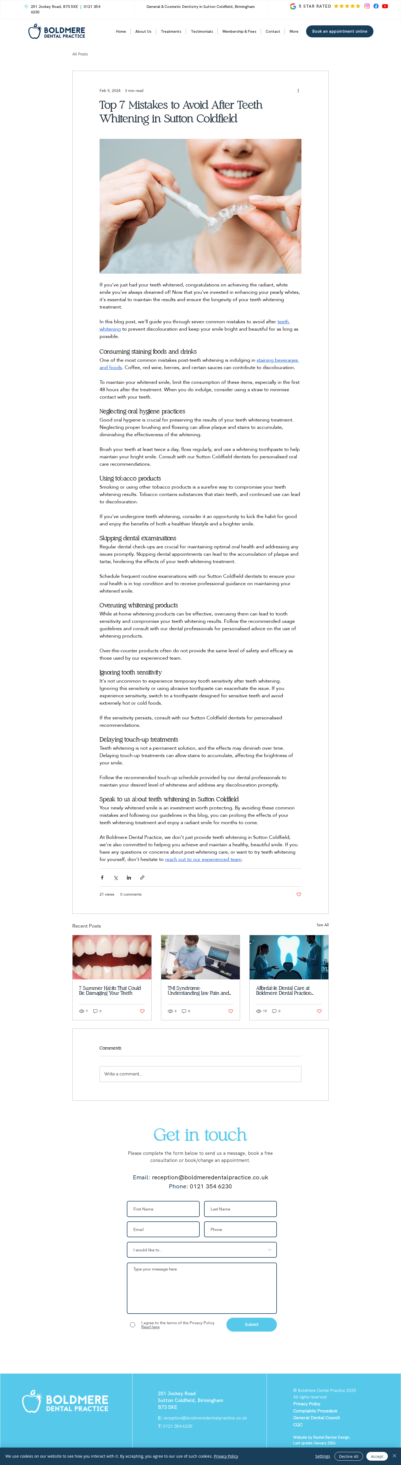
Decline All (348, 1456)
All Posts (80, 54)
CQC (298, 1425)
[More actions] (298, 90)
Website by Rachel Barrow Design (321, 1437)
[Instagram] (367, 6)
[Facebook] (376, 6)
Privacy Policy (226, 1456)
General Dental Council (316, 1418)
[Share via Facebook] (102, 877)
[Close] (394, 1456)
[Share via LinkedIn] (128, 877)
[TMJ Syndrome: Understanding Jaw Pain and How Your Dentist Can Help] (200, 957)
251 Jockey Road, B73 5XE (54, 6)
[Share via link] (142, 877)
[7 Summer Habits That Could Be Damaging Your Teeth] (112, 957)
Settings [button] (322, 1456)
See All (323, 925)
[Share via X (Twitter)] (115, 877)
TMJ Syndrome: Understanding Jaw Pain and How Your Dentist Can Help (198, 991)
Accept (377, 1456)
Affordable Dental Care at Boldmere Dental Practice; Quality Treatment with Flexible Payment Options (284, 991)
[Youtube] (385, 6)
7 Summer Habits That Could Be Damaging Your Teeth (110, 991)
